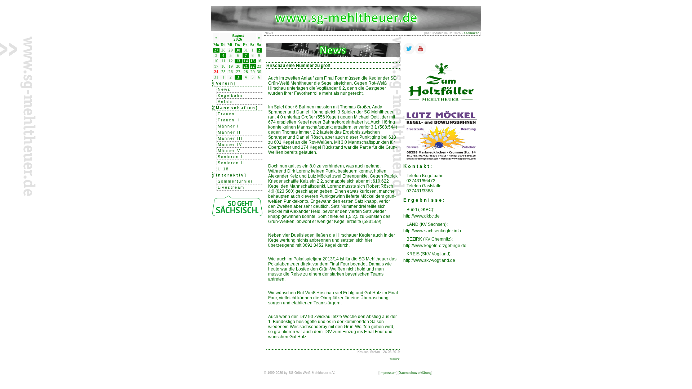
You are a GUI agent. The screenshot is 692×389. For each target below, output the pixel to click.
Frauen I (228, 114)
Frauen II (229, 120)
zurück (395, 359)
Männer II (229, 132)
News (224, 89)
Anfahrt (226, 101)
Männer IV (230, 144)
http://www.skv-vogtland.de (429, 260)
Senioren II (231, 163)
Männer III (230, 138)
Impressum (388, 373)
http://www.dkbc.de (421, 216)
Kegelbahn (230, 95)
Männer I (228, 126)
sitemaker (471, 33)
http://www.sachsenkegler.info (432, 230)
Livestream (231, 187)
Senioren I (230, 157)
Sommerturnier (235, 181)
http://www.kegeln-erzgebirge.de (434, 245)
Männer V (229, 150)
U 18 (223, 169)
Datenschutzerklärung (415, 373)
